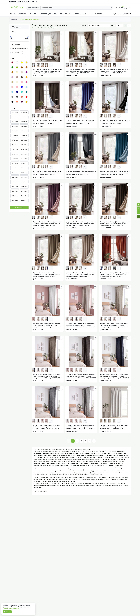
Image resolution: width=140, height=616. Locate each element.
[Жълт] (22, 63)
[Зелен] (12, 67)
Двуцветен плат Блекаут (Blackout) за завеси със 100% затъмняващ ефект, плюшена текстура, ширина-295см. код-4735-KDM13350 (114, 376)
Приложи (20, 207)
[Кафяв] (22, 67)
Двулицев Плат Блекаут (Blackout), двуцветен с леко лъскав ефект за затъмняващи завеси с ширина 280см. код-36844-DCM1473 (47, 121)
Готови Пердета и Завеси (49, 14)
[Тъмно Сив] (17, 97)
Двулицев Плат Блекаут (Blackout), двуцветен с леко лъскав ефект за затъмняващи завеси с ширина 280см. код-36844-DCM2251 (81, 223)
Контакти (98, 14)
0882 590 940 (32, 1)
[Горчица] (27, 102)
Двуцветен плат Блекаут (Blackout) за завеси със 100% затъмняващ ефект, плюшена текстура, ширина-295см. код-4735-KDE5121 (114, 325)
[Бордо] (12, 63)
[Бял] (17, 63)
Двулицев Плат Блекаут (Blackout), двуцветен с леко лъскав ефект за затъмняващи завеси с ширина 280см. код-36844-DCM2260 (115, 223)
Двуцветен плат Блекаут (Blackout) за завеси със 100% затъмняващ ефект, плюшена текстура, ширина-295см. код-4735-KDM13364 (80, 427)
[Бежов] (17, 82)
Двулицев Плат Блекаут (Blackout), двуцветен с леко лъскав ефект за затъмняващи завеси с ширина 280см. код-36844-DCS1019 (81, 274)
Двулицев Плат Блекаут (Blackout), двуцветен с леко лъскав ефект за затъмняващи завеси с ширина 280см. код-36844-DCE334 (47, 71)
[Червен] (27, 97)
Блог (90, 14)
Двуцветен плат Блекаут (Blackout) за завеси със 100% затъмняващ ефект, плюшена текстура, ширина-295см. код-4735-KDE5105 (47, 325)
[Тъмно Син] (17, 92)
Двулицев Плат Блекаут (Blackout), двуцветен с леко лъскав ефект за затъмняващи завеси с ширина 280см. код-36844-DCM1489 (81, 172)
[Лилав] (27, 72)
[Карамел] (12, 72)
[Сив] (12, 97)
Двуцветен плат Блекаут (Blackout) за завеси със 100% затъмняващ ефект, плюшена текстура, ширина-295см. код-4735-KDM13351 (47, 427)
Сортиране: (83, 25)
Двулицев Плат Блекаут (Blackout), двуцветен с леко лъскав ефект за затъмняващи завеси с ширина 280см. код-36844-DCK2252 (81, 71)
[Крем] (17, 72)
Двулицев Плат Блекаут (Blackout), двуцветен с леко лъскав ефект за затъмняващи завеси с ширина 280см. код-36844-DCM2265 (47, 274)
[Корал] (17, 102)
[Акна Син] (27, 87)
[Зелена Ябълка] (17, 67)
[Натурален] (22, 72)
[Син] (22, 87)
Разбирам (7, 612)
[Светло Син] (12, 92)
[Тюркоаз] (22, 92)
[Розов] (22, 82)
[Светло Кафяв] (27, 67)
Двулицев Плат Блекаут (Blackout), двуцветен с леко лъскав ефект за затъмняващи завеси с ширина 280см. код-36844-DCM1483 (115, 121)
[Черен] (12, 102)
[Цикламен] (27, 82)
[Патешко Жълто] (27, 63)
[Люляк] (12, 77)
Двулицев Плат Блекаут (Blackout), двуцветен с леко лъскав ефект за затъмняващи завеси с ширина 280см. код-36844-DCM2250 (47, 223)
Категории (22, 14)
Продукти (33, 14)
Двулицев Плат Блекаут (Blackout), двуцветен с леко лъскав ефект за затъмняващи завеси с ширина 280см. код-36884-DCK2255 (115, 274)
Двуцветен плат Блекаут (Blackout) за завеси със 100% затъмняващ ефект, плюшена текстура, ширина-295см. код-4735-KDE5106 (80, 325)
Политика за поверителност (11, 608)
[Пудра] (12, 87)
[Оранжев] (27, 77)
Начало (13, 14)
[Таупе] (22, 77)
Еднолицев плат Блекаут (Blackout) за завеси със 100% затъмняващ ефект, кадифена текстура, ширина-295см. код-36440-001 (114, 427)
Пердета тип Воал (80, 14)
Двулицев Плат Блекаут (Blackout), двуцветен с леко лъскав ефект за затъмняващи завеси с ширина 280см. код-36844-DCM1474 (81, 121)
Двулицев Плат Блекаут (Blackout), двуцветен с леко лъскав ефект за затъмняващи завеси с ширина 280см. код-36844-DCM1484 (47, 172)
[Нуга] (17, 77)
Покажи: (113, 25)
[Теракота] (22, 97)
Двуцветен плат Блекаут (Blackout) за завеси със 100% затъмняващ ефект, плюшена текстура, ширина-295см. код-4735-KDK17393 (47, 376)
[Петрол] (27, 92)
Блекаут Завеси (65, 14)
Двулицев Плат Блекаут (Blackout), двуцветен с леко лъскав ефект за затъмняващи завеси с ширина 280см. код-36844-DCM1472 (115, 71)
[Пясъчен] (12, 82)
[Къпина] (22, 102)
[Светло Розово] (17, 87)
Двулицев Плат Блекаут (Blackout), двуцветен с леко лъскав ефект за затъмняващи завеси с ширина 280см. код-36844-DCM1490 (115, 172)
